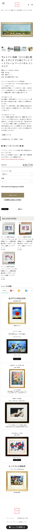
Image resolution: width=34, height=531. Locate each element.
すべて (4, 290)
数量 (2, 178)
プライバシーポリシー (10, 518)
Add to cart (13, 195)
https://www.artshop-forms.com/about (12, 159)
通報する (20, 209)
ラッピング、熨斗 (6, 171)
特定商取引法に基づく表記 (22, 518)
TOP (2, 10)
